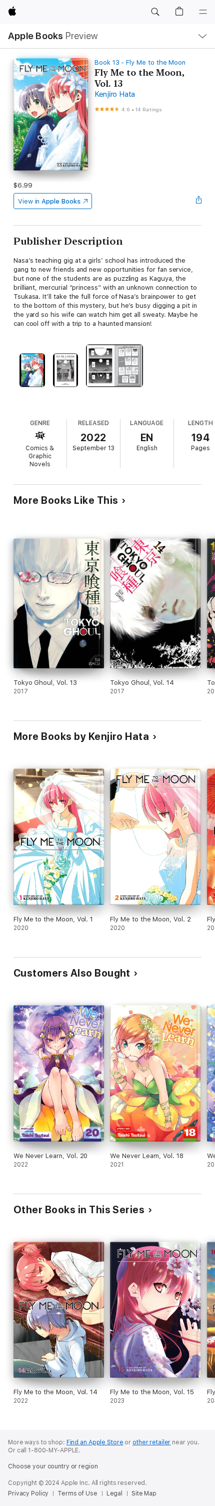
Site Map (144, 1493)
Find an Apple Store (95, 1442)
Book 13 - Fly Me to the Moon (140, 62)
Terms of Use (78, 1493)
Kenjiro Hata (114, 94)
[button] (155, 12)
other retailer (151, 1442)
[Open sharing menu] (198, 201)
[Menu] (203, 12)
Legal (114, 1493)
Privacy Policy (28, 1493)
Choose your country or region (53, 1466)
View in (49, 201)
